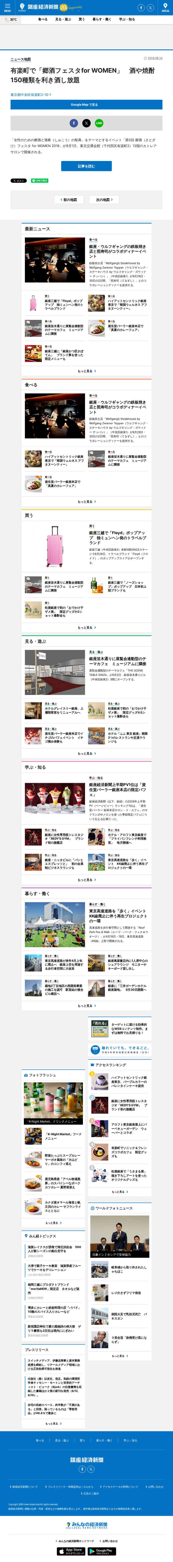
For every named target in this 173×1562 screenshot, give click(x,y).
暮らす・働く (102, 19)
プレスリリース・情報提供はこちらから (70, 1486)
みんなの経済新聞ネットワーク (86, 1525)
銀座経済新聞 (38, 7)
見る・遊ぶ (63, 19)
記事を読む (86, 166)
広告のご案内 (91, 1493)
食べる (43, 19)
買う (82, 19)
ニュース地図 (21, 59)
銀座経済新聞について (25, 1486)
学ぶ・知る (127, 19)
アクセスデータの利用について (120, 1486)
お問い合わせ (156, 1486)
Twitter (150, 7)
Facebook (141, 7)
